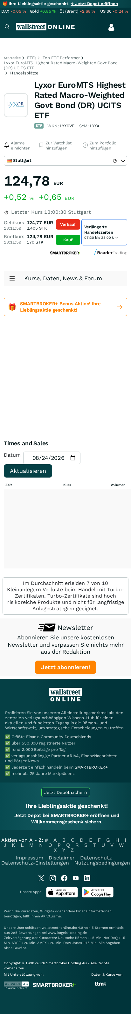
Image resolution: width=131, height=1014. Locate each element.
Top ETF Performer (61, 57)
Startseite (12, 58)
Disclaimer (62, 858)
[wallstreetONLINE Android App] (98, 896)
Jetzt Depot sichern (65, 792)
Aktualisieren (28, 470)
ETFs (31, 57)
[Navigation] (7, 27)
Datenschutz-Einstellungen (35, 863)
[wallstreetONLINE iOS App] (62, 896)
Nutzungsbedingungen (102, 863)
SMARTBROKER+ (91, 767)
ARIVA (46, 916)
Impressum (29, 858)
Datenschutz (96, 858)
